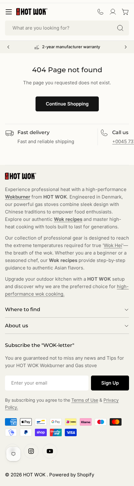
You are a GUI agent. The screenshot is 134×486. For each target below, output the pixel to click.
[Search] (120, 28)
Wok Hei (113, 245)
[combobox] (67, 28)
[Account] (113, 12)
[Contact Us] (100, 12)
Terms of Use (84, 400)
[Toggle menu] (8, 12)
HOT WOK (35, 475)
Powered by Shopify (71, 475)
